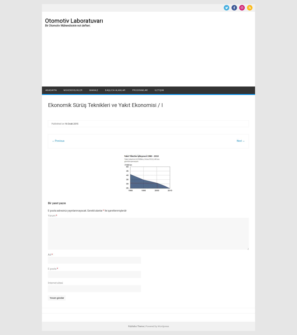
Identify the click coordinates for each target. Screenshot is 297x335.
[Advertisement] (148, 61)
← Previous (58, 140)
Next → (241, 140)
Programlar (140, 90)
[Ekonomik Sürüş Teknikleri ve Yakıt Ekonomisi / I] (148, 173)
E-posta (53, 268)
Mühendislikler (73, 90)
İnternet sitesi (55, 283)
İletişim (159, 90)
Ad (50, 254)
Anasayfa (51, 90)
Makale (93, 90)
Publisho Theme (136, 326)
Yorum (52, 215)
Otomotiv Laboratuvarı (74, 20)
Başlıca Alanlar (115, 90)
